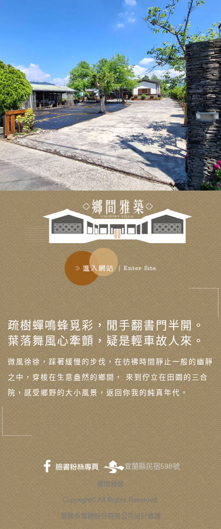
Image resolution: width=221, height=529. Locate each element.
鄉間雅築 (110, 484)
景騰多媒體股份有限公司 (97, 516)
